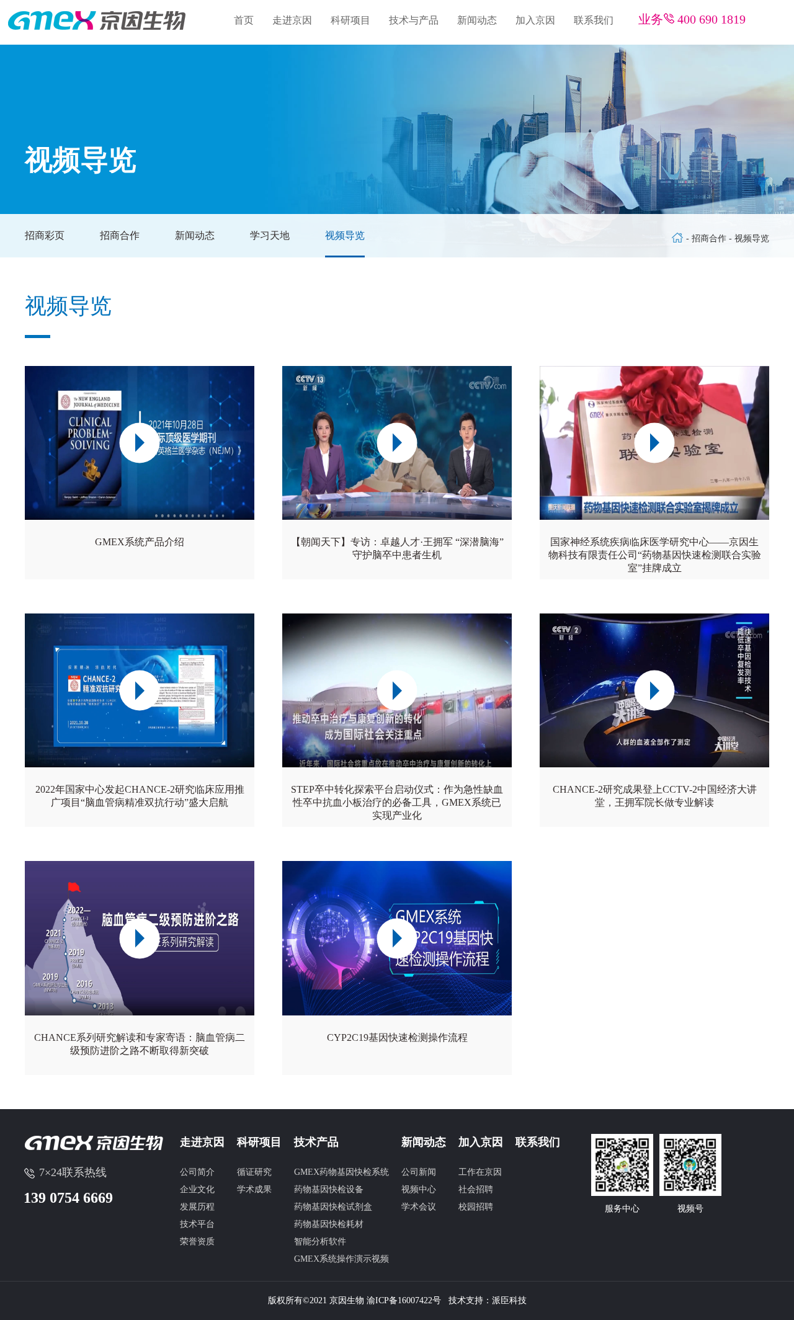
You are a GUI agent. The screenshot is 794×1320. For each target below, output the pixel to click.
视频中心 (418, 1189)
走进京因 (292, 20)
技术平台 (197, 1224)
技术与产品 (414, 20)
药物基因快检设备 (329, 1189)
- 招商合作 (707, 238)
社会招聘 (475, 1189)
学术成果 (254, 1189)
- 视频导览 (749, 238)
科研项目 (350, 20)
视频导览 (345, 235)
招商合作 (120, 235)
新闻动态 (477, 20)
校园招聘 (475, 1206)
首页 (244, 20)
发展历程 (197, 1206)
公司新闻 (418, 1172)
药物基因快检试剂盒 (333, 1206)
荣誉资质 (197, 1241)
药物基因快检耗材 (329, 1224)
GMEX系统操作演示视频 (341, 1259)
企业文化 (197, 1189)
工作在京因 (480, 1172)
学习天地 (270, 235)
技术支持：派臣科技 (487, 1300)
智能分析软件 (320, 1241)
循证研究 (254, 1172)
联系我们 (593, 20)
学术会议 (418, 1206)
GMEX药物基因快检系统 (341, 1172)
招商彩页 (45, 235)
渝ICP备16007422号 (404, 1300)
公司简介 (197, 1172)
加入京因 (535, 20)
